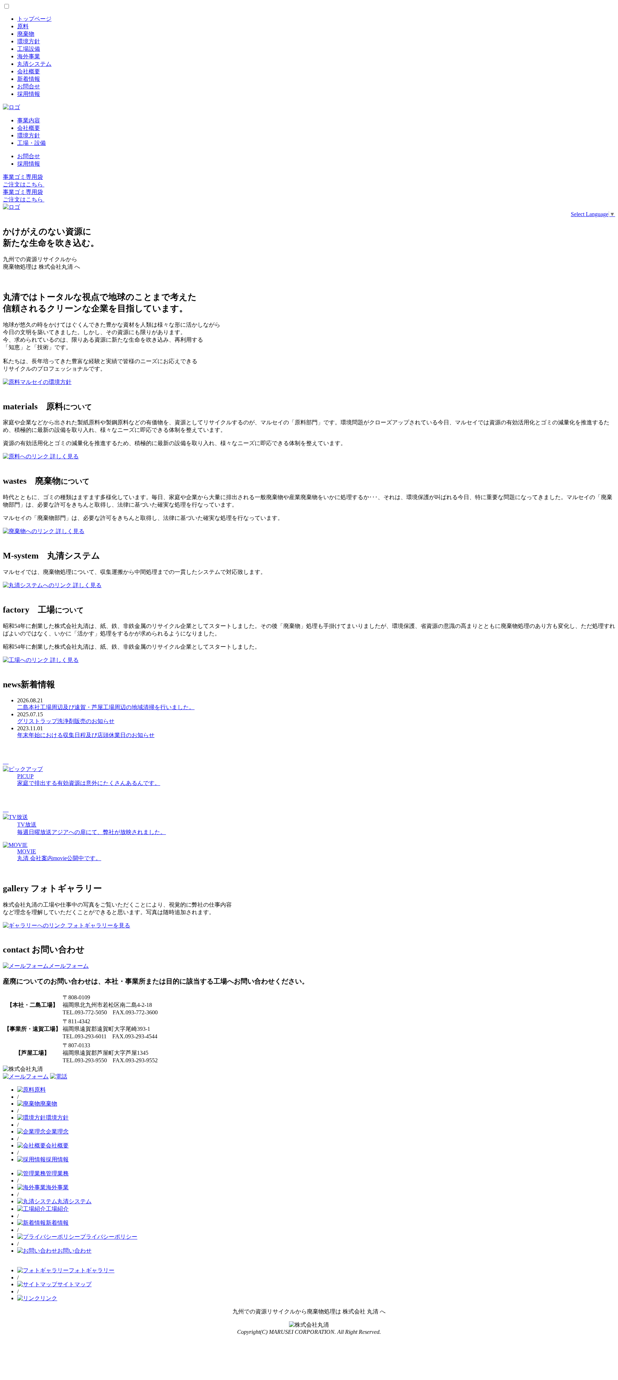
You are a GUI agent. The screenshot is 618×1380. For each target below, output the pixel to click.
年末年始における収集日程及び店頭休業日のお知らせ (85, 735)
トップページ (34, 19)
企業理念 (57, 1131)
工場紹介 (57, 1209)
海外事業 (28, 56)
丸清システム (34, 64)
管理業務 (57, 1173)
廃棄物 (25, 34)
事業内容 (28, 120)
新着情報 (28, 79)
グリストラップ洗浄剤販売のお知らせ (65, 721)
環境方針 (28, 41)
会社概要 (28, 71)
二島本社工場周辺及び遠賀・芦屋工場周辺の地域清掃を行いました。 (106, 707)
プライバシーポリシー (108, 1237)
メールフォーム (69, 966)
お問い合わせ (74, 1251)
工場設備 (28, 49)
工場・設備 (31, 143)
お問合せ (28, 86)
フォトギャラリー (91, 1270)
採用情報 (28, 94)
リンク (48, 1298)
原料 (23, 26)
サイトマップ (74, 1284)
